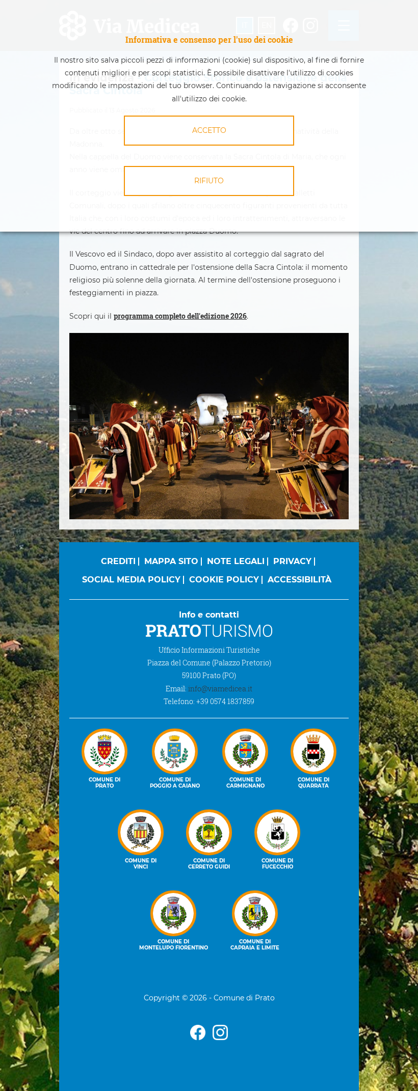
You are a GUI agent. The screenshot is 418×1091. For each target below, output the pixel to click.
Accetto (209, 130)
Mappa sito (171, 561)
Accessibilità (299, 579)
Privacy (292, 561)
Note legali (236, 561)
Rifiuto (209, 180)
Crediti (118, 561)
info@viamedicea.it (220, 688)
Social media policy (131, 579)
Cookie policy (224, 579)
